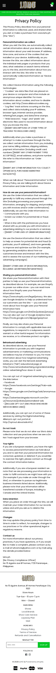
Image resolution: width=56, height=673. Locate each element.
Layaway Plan (28, 617)
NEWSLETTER (28, 640)
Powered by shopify (34, 661)
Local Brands (28, 611)
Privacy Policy (28, 629)
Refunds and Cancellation (28, 635)
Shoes (28, 608)
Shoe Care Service (28, 614)
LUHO (21, 661)
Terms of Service (28, 632)
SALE (28, 620)
